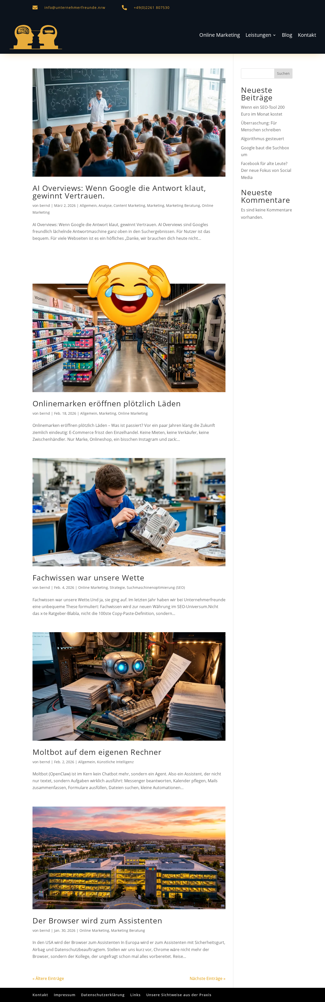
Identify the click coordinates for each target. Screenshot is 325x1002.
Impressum (64, 994)
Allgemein (88, 205)
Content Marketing (129, 205)
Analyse (105, 205)
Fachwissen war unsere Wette (88, 577)
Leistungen (258, 35)
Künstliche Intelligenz (115, 761)
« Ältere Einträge (48, 978)
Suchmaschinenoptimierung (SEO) (156, 587)
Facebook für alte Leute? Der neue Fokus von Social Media (266, 170)
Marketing (155, 205)
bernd (45, 205)
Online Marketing (219, 35)
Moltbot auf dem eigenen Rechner (96, 752)
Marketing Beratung (183, 205)
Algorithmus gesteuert (262, 138)
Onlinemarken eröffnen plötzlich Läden (106, 403)
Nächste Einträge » (207, 978)
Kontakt (307, 35)
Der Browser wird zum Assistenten (97, 920)
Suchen (283, 73)
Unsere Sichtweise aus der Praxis (179, 994)
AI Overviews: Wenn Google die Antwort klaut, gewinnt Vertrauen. (119, 192)
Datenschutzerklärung (103, 994)
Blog (287, 35)
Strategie (117, 587)
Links (135, 994)
